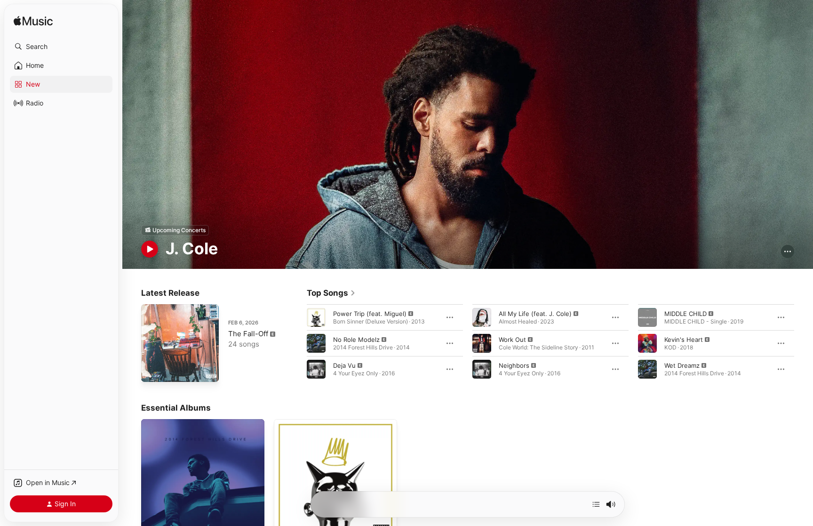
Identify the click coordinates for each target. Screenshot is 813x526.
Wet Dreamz (682, 365)
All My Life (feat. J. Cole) (535, 313)
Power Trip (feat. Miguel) (369, 313)
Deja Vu (344, 365)
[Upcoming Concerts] (175, 230)
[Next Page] (803, 343)
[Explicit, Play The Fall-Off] (153, 370)
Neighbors (514, 365)
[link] (331, 293)
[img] (33, 21)
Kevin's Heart (683, 339)
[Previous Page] (297, 343)
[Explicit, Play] (316, 317)
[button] (61, 47)
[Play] (149, 249)
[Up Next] (596, 504)
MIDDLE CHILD (685, 313)
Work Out (512, 339)
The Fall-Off (248, 333)
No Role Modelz (356, 339)
